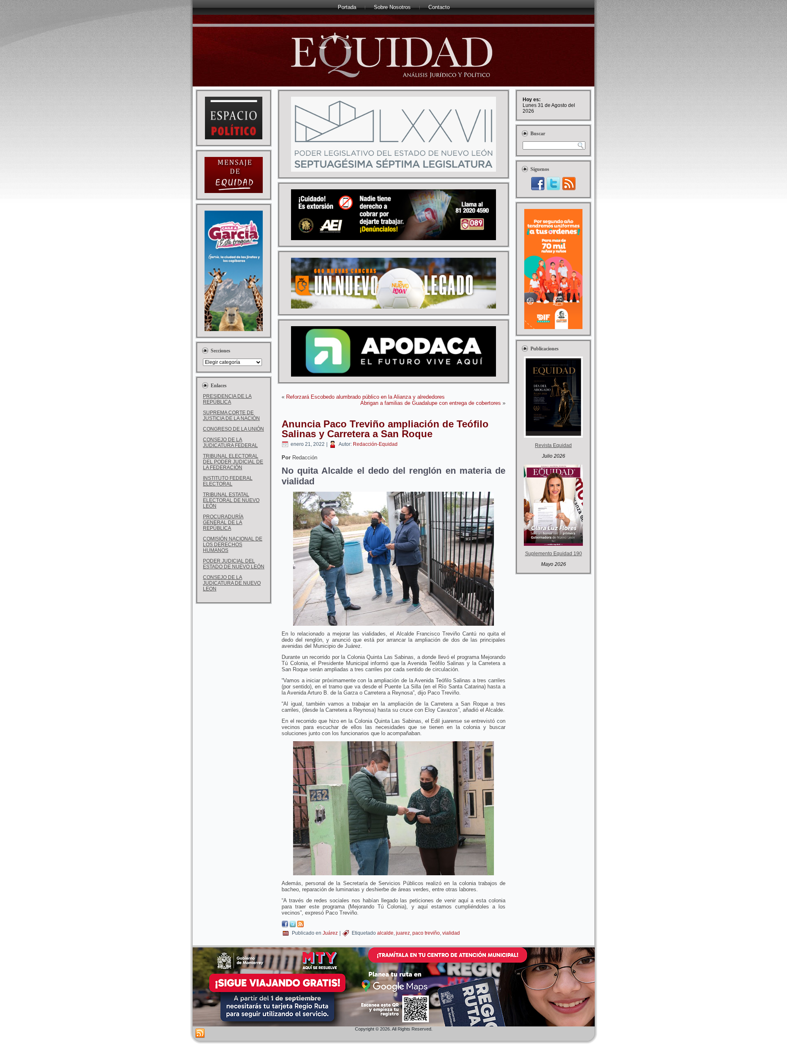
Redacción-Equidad (375, 444)
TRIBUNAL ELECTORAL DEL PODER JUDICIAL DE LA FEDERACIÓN (233, 461)
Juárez (330, 933)
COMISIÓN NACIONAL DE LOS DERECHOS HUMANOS (232, 544)
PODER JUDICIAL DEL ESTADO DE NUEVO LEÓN (233, 564)
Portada (347, 7)
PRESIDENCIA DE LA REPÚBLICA (227, 399)
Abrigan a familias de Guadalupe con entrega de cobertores (430, 403)
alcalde (385, 933)
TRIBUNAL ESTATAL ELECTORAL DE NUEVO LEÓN (231, 500)
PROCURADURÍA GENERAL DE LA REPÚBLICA (223, 522)
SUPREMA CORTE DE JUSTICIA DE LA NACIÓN (231, 415)
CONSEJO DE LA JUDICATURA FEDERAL (230, 442)
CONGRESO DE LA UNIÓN (233, 429)
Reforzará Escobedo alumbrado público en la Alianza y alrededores (365, 397)
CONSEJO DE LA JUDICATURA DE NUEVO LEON (232, 583)
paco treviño (426, 933)
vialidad (451, 933)
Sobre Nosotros (392, 7)
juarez (403, 933)
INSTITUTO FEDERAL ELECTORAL (227, 481)
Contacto (439, 7)
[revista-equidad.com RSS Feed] (200, 1033)
